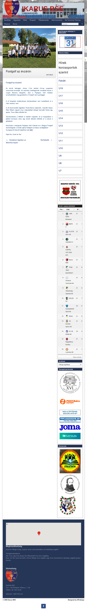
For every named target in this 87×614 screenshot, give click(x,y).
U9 (60, 155)
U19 (61, 88)
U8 (60, 163)
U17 (61, 95)
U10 (61, 148)
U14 (61, 118)
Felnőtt (62, 80)
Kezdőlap (7, 20)
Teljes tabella (77, 357)
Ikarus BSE (43, 8)
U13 (61, 125)
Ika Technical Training (72, 20)
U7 (60, 170)
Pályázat (7, 24)
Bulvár (15, 24)
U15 (61, 110)
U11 (61, 140)
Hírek (25, 20)
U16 (61, 103)
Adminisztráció (57, 20)
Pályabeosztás (44, 20)
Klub (67, 209)
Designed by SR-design (76, 600)
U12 (61, 133)
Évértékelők (46, 140)
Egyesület (16, 20)
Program (33, 20)
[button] (39, 533)
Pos (61, 209)
